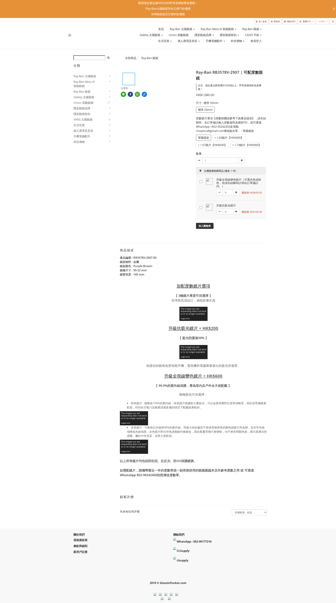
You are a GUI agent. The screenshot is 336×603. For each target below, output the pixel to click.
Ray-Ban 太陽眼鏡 (181, 29)
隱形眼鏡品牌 (203, 35)
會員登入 (256, 41)
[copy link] (144, 94)
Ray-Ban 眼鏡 (251, 29)
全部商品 (130, 58)
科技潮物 (237, 41)
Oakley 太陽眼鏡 (150, 35)
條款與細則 (81, 546)
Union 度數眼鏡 (179, 35)
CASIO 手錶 (252, 35)
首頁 (161, 29)
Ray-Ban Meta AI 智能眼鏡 (217, 29)
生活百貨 (164, 41)
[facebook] (130, 94)
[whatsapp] (137, 94)
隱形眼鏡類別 (228, 35)
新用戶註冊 (81, 552)
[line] (123, 94)
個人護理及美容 (188, 41)
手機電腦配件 (214, 41)
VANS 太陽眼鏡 (83, 119)
